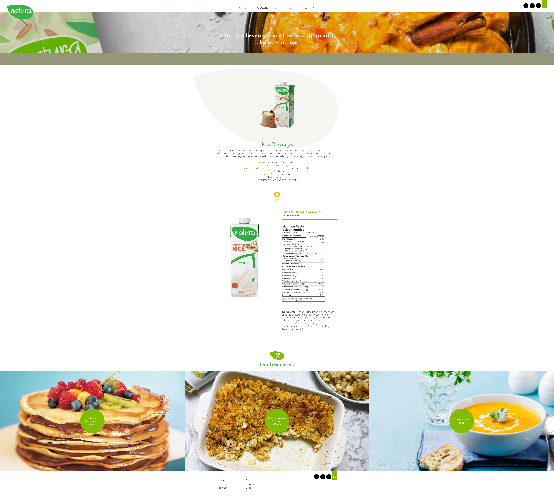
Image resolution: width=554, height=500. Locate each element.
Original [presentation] (277, 199)
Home (221, 480)
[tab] (277, 196)
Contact (310, 7)
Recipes (277, 7)
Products (261, 7)
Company (244, 7)
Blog (289, 7)
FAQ (298, 7)
